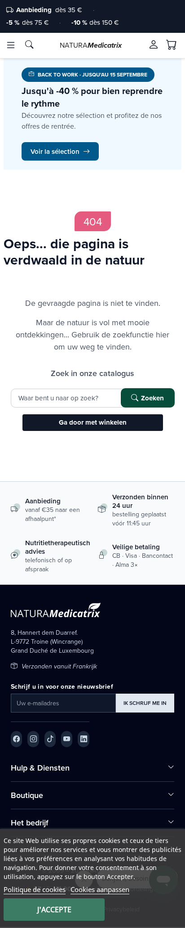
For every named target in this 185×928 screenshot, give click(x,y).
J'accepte (54, 910)
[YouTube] (66, 739)
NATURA (91, 45)
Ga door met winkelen (93, 422)
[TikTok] (50, 739)
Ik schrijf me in (145, 703)
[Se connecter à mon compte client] (153, 44)
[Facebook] (16, 739)
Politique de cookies (35, 889)
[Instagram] (33, 739)
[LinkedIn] (83, 739)
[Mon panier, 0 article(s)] (171, 45)
